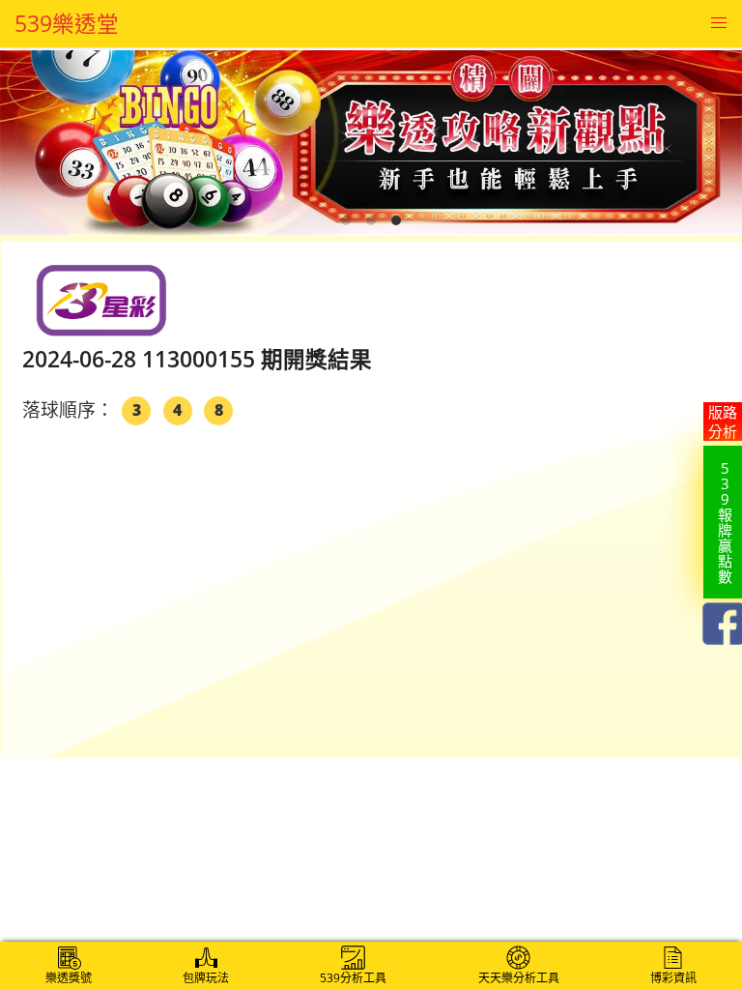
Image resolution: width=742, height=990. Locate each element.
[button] (718, 23)
